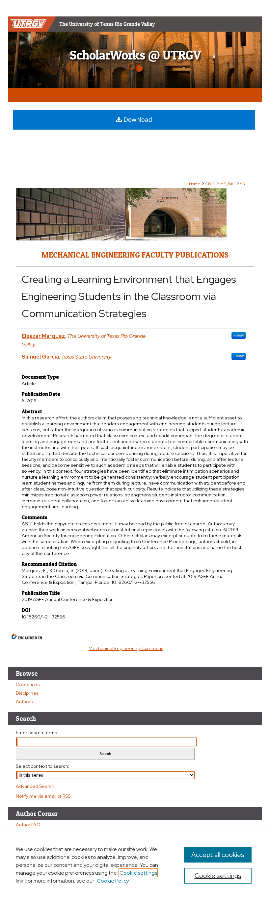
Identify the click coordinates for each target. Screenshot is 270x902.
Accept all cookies (217, 854)
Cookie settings (138, 872)
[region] (135, 865)
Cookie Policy (113, 880)
